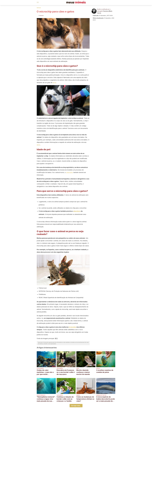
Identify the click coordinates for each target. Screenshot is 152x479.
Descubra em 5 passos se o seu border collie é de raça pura (66, 372)
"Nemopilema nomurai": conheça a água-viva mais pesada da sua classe (46, 399)
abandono (76, 211)
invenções (72, 327)
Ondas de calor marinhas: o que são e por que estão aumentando (45, 372)
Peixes (98, 368)
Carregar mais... (76, 405)
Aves (77, 368)
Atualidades (40, 368)
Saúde (78, 395)
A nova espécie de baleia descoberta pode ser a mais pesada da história (105, 399)
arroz (54, 82)
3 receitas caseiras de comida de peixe (104, 371)
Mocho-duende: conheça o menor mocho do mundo (83, 372)
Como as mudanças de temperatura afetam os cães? (85, 399)
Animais (39, 7)
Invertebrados (41, 395)
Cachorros (60, 368)
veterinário (69, 172)
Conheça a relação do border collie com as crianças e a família (65, 399)
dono (38, 145)
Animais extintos (101, 395)
